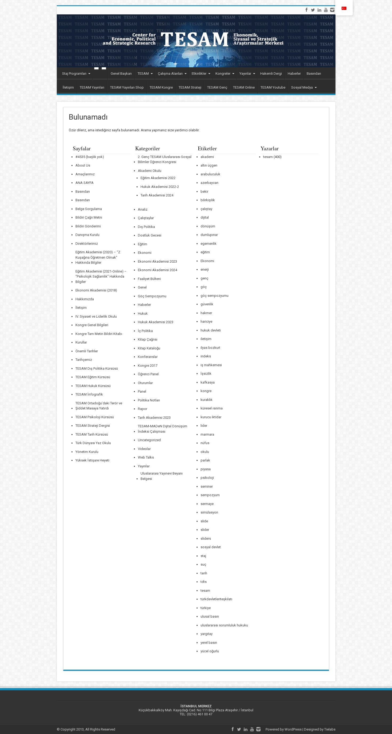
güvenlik (207, 304)
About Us (82, 165)
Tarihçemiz (83, 360)
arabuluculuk (210, 174)
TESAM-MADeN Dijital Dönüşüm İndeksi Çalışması (162, 428)
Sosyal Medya (302, 87)
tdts (204, 582)
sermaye (207, 504)
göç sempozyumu (215, 296)
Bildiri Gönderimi (88, 226)
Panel (142, 391)
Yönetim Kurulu (86, 452)
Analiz (142, 209)
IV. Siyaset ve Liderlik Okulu (96, 316)
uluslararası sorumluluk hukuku (224, 625)
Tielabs (329, 729)
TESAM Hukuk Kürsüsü (93, 386)
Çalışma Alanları (170, 74)
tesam (205, 591)
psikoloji (207, 478)
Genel (142, 287)
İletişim (68, 87)
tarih (204, 573)
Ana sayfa (100, 74)
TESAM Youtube (273, 87)
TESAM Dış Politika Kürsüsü (96, 368)
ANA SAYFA (84, 183)
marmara (207, 434)
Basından (314, 74)
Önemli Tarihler (86, 351)
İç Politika (145, 331)
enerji (205, 269)
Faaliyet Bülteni (149, 279)
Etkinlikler (199, 74)
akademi (207, 157)
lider (204, 426)
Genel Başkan (121, 74)
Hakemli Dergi (271, 74)
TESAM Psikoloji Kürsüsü (94, 417)
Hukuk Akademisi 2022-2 (160, 187)
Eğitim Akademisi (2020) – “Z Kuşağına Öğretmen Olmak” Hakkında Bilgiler (97, 257)
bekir (204, 192)
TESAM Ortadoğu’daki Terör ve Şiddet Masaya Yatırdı (98, 406)
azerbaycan (209, 183)
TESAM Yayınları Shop (127, 87)
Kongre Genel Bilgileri (91, 325)
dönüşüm (208, 226)
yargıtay (207, 634)
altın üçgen (209, 165)
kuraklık (207, 400)
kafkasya (208, 382)
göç (204, 287)
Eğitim (142, 244)
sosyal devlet (211, 547)
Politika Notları (149, 400)
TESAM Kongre (161, 87)
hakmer (206, 313)
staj (203, 556)
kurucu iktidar (211, 417)
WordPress (293, 729)
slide (204, 521)
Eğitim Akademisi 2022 (158, 178)
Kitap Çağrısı (147, 339)
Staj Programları (74, 74)
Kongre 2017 (147, 366)
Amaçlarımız (85, 174)
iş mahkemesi (211, 365)
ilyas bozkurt (210, 348)
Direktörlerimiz (86, 244)
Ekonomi (144, 253)
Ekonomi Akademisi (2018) (96, 290)
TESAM (143, 74)
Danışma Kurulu (87, 235)
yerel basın (209, 643)
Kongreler (222, 74)
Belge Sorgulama (88, 209)
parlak (205, 460)
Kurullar (81, 342)
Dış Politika (146, 227)
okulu (205, 452)
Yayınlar (245, 74)
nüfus (205, 443)
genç (204, 278)
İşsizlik (206, 374)
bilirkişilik (208, 200)
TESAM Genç (217, 87)
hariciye (206, 321)
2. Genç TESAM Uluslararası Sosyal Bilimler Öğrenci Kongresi (164, 159)
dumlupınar (209, 235)
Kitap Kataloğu (149, 348)
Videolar (144, 449)
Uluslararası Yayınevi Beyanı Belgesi (162, 476)
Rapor (142, 409)
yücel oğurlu (210, 651)
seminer (207, 486)
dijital (205, 217)
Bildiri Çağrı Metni (88, 217)
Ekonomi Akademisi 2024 (157, 270)
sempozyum (210, 495)
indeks (206, 356)
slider (205, 530)
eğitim (205, 252)
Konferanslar (148, 357)
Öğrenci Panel (148, 374)
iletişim (206, 339)
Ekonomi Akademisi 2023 (157, 261)
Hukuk (143, 313)
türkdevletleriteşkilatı (216, 599)
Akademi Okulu (149, 171)
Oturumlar (145, 383)
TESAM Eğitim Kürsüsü (92, 377)
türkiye (206, 608)
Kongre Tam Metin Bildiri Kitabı (98, 334)
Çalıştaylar (146, 218)
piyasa (206, 469)
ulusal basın (210, 616)
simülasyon (209, 512)
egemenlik (209, 244)
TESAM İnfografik (89, 394)
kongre (206, 391)
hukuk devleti (211, 330)
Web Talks (146, 457)
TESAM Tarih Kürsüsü (91, 434)
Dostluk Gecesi (149, 235)
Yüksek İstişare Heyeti (92, 460)
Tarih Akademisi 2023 (154, 418)
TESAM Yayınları (92, 87)
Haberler (294, 74)
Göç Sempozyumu (152, 296)
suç (203, 564)
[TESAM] (196, 40)
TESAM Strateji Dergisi (92, 426)
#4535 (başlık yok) (89, 157)
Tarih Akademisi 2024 (157, 195)
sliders (206, 538)
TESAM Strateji (190, 87)
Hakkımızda (84, 299)
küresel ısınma (212, 408)
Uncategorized (149, 440)
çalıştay (206, 209)
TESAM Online (244, 87)
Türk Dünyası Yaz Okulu (93, 443)
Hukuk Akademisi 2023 (155, 322)
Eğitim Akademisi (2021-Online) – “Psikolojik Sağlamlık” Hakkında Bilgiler (101, 276)
